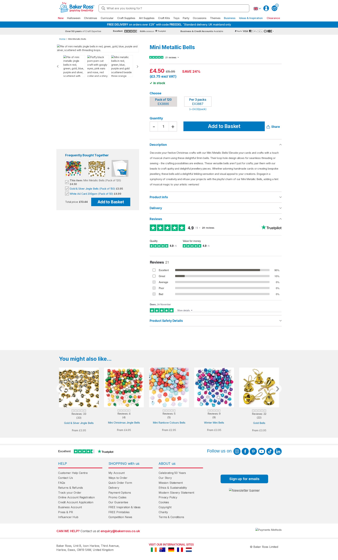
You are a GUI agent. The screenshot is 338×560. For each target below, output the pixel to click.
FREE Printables (119, 512)
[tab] (216, 197)
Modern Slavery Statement (176, 492)
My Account (116, 473)
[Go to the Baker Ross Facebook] (245, 451)
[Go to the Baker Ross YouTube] (261, 451)
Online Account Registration (76, 497)
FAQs (61, 482)
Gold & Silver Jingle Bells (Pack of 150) (92, 188)
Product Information (216, 197)
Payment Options (119, 492)
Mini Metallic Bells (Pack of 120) (95, 180)
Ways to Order (117, 478)
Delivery (156, 208)
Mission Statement (171, 482)
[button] (257, 8)
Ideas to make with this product (216, 320)
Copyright (165, 507)
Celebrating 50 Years (172, 473)
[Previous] (57, 66)
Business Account (70, 507)
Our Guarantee (118, 502)
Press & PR (65, 512)
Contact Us (65, 478)
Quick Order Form (120, 482)
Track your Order (69, 492)
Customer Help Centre (73, 473)
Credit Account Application (75, 502)
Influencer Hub (68, 517)
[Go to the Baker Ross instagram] (236, 451)
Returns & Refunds (70, 487)
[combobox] (174, 8)
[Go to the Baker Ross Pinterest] (253, 451)
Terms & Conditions (171, 517)
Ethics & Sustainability (173, 487)
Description (158, 144)
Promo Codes (117, 497)
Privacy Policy (168, 497)
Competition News (120, 517)
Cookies (164, 502)
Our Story (165, 478)
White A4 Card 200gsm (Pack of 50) (91, 193)
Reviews (156, 219)
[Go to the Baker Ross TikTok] (269, 451)
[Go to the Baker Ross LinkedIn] (278, 451)
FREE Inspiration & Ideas (124, 507)
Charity (163, 512)
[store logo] (76, 8)
